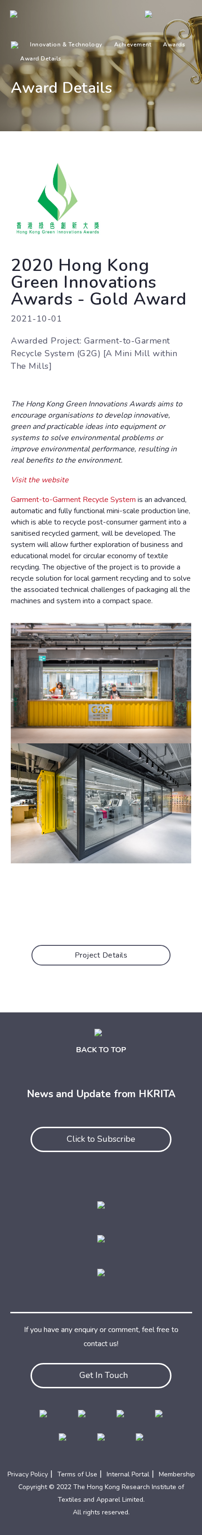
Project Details (101, 955)
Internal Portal (128, 1474)
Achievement (133, 44)
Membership (177, 1474)
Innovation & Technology (66, 44)
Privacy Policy (28, 1474)
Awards (174, 44)
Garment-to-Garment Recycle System (73, 499)
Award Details (41, 58)
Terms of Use (77, 1474)
